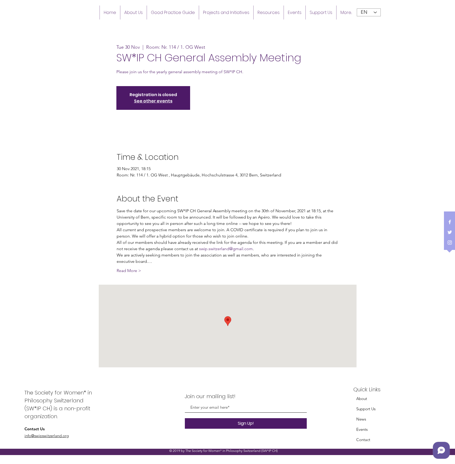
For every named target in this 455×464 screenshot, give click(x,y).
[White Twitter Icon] (450, 232)
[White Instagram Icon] (450, 242)
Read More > (129, 270)
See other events (153, 101)
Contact (363, 439)
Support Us (365, 408)
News (361, 419)
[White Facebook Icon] (450, 222)
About (361, 398)
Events (362, 429)
